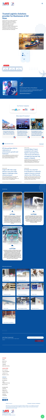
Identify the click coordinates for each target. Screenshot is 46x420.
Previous (18, 40)
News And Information (9, 143)
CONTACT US (4, 373)
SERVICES (4, 362)
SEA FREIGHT (4, 380)
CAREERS (4, 364)
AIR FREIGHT (4, 378)
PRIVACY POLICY (9, 403)
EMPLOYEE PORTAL (6, 365)
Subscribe (39, 340)
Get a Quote (6, 69)
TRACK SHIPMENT (5, 371)
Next (44, 40)
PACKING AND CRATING (5, 388)
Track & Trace (12, 69)
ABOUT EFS (4, 361)
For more (41, 144)
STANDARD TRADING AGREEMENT (33, 403)
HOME (3, 359)
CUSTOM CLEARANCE (4, 395)
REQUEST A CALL (5, 374)
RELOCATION (4, 384)
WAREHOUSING (5, 392)
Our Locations (19, 69)
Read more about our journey (25, 93)
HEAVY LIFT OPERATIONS (4, 390)
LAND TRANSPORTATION (6, 382)
